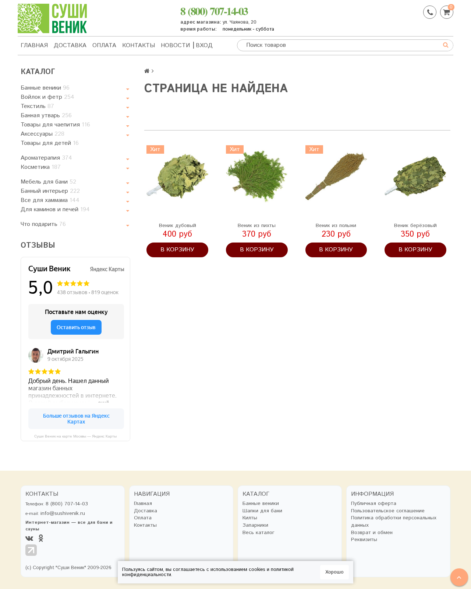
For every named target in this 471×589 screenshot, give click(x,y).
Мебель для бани (48, 182)
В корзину (177, 249)
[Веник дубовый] (177, 176)
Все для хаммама (50, 200)
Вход (204, 45)
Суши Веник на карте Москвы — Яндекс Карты (75, 436)
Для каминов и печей (55, 209)
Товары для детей (50, 143)
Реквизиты (364, 539)
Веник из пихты (257, 225)
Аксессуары (42, 134)
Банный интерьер (50, 191)
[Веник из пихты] (257, 176)
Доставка (70, 45)
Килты (249, 518)
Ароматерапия (46, 158)
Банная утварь (46, 115)
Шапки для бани (262, 511)
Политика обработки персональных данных (393, 522)
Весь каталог (258, 532)
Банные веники (45, 88)
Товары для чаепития (55, 125)
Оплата (104, 45)
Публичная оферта (373, 503)
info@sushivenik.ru (62, 513)
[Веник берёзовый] (415, 176)
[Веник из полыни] (336, 176)
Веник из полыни (336, 225)
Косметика (41, 167)
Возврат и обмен (372, 532)
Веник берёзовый (415, 225)
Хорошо (334, 572)
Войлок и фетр (47, 97)
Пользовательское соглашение (388, 511)
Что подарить (43, 224)
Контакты (138, 45)
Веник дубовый (177, 225)
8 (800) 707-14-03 (214, 10)
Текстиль (37, 106)
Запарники (255, 525)
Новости (175, 45)
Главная (34, 45)
